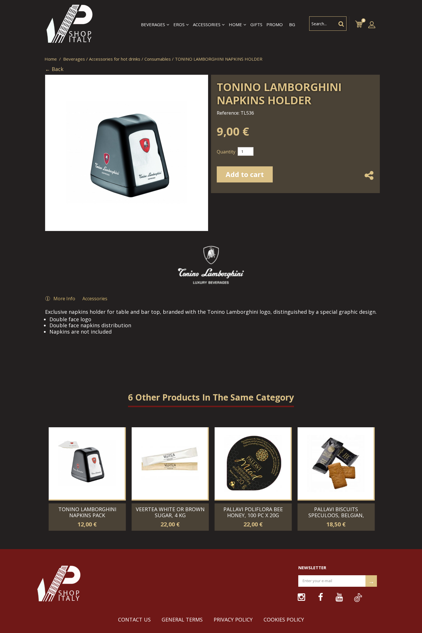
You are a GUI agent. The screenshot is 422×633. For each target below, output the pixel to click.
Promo (274, 24)
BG (292, 24)
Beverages (153, 24)
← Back (54, 69)
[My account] (371, 24)
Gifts (256, 24)
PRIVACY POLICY (233, 619)
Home (235, 24)
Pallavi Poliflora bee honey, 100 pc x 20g (252, 512)
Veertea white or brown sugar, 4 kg (169, 512)
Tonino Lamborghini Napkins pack (87, 512)
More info (64, 299)
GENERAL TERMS (182, 619)
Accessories (206, 24)
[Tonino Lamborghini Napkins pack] (177, 391)
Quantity (226, 152)
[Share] (369, 181)
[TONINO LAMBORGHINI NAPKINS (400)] (111, 391)
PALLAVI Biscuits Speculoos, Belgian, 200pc (335, 515)
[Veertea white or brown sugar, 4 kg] (169, 463)
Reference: (228, 113)
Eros (179, 24)
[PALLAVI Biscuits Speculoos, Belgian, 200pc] (335, 463)
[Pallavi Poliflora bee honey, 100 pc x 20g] (252, 463)
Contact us (134, 619)
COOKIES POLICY (284, 619)
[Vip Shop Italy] (69, 24)
